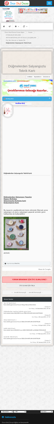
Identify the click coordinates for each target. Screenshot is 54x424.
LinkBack (29, 77)
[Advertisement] (33, 18)
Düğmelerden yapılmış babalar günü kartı (17, 311)
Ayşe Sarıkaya (10, 263)
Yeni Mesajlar (10, 26)
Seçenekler (37, 77)
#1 (49, 98)
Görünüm (46, 77)
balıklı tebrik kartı (9, 328)
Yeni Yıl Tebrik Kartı (10, 303)
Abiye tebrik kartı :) (10, 320)
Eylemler (25, 26)
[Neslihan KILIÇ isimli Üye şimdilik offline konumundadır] (7, 109)
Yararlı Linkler (16, 26)
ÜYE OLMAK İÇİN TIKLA (27, 286)
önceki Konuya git (20, 292)
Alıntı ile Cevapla (44, 269)
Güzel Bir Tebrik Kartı (10, 337)
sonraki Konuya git (35, 292)
